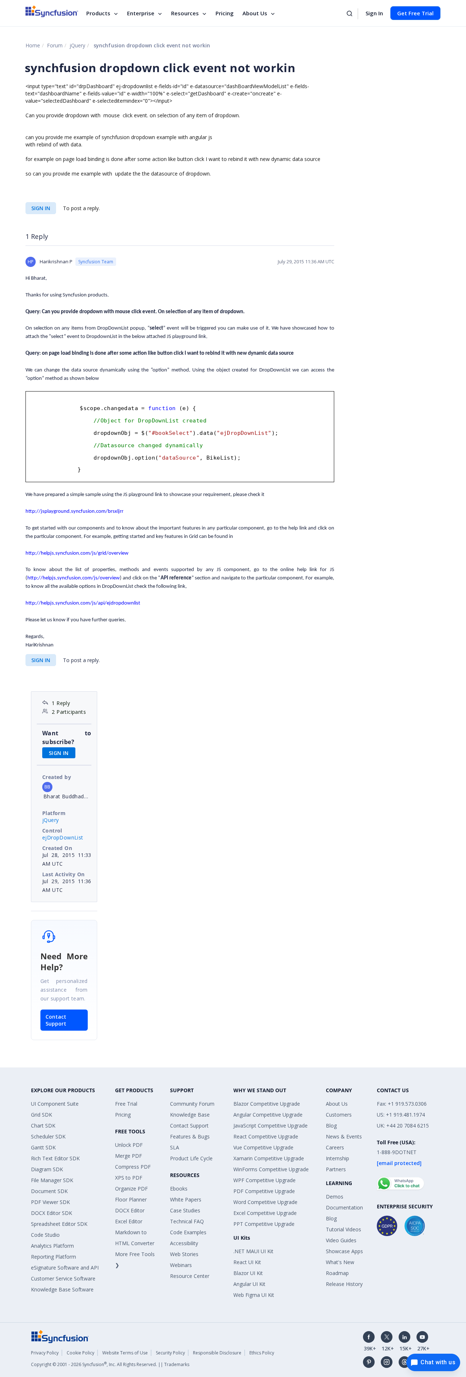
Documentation (344, 1207)
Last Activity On (63, 874)
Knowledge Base (190, 1114)
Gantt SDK (43, 1147)
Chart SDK (43, 1125)
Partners (336, 1169)
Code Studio (45, 1234)
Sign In (374, 13)
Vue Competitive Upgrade (263, 1147)
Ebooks (178, 1188)
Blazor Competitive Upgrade (266, 1103)
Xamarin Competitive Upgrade (268, 1158)
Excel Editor (128, 1221)
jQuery (77, 45)
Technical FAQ (187, 1221)
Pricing (225, 13)
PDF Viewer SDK (50, 1202)
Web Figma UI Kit (253, 1294)
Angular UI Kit (249, 1283)
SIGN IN (40, 208)
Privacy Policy (45, 1353)
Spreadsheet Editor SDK (59, 1223)
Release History (344, 1283)
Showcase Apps (344, 1251)
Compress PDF (133, 1166)
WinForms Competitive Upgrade (271, 1169)
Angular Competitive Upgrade (268, 1114)
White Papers (185, 1199)
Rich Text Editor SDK (55, 1158)
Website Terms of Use (125, 1353)
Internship (337, 1158)
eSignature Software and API (65, 1267)
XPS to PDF (128, 1177)
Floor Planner (131, 1199)
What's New (340, 1262)
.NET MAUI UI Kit (253, 1251)
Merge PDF (128, 1155)
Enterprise (140, 13)
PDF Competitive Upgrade (264, 1191)
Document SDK (49, 1191)
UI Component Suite (55, 1103)
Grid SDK (41, 1114)
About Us (254, 13)
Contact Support (56, 1020)
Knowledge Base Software (62, 1289)
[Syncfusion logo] (51, 11)
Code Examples (188, 1232)
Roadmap (337, 1273)
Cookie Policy (80, 1353)
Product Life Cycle (191, 1158)
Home (32, 45)
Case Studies (185, 1210)
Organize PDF (131, 1188)
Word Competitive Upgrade (265, 1202)
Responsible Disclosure (217, 1353)
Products (98, 13)
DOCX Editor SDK (51, 1212)
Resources (185, 13)
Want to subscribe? (66, 737)
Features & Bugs (190, 1136)
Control (52, 830)
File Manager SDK (52, 1180)
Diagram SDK (47, 1169)
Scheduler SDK (48, 1136)
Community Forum (192, 1103)
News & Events (344, 1136)
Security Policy (170, 1353)
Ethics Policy (261, 1353)
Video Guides (341, 1240)
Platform (54, 813)
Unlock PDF (129, 1144)
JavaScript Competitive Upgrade (270, 1125)
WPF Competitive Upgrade (264, 1180)
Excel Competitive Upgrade (265, 1212)
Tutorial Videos (343, 1229)
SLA (174, 1147)
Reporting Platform (53, 1256)
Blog (331, 1125)
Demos (334, 1196)
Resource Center (189, 1275)
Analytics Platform (52, 1245)
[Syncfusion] (60, 1336)
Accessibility (184, 1243)
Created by (56, 777)
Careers (335, 1147)
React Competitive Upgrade (265, 1136)
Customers (339, 1114)
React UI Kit (247, 1262)
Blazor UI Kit (248, 1273)
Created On (57, 848)
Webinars (181, 1265)
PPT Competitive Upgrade (264, 1223)
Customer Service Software (63, 1278)
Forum (55, 45)
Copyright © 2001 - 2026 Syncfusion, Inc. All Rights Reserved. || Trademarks (110, 1364)
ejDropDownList (62, 837)
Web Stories (184, 1254)
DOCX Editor (130, 1210)
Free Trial (126, 1103)
